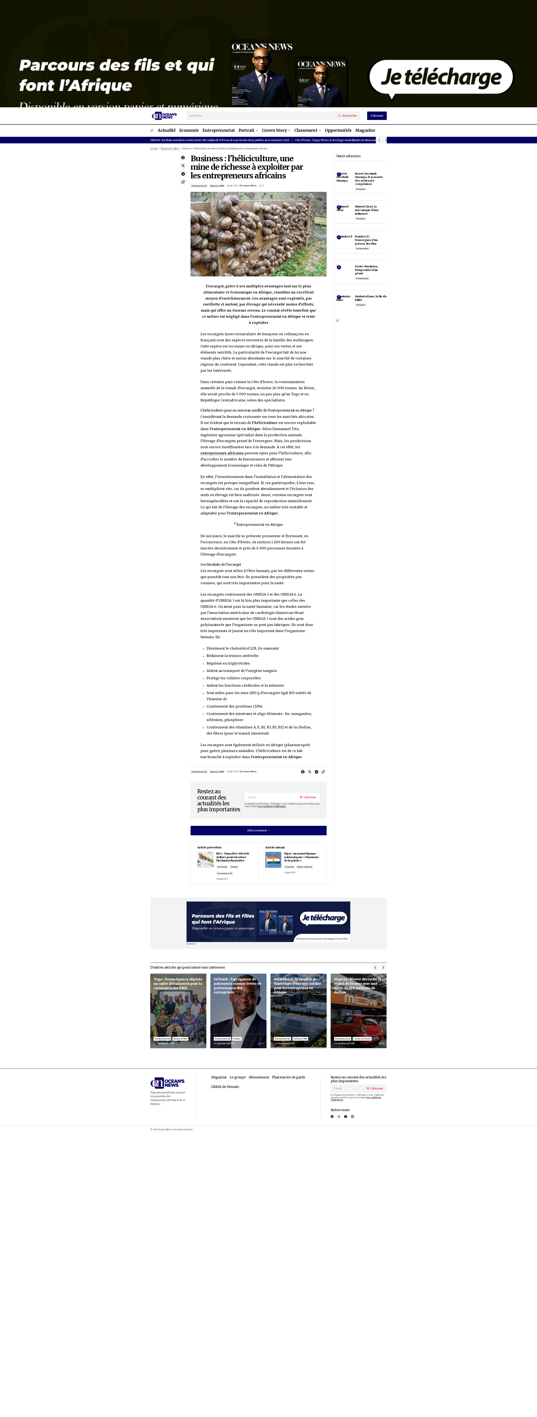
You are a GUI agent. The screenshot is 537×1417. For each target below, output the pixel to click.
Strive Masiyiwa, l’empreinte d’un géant (366, 270)
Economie (222, 867)
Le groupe (238, 1077)
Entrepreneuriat (199, 186)
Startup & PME (217, 186)
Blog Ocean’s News (170, 148)
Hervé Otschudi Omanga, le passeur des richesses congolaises (369, 179)
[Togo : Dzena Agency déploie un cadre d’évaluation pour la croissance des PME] (178, 1011)
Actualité (289, 867)
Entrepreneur (362, 248)
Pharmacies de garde (288, 1077)
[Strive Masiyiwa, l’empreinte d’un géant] (344, 273)
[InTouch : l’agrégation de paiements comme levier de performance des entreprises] (238, 1011)
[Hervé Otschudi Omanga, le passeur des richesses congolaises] (344, 180)
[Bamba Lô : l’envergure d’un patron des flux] (344, 243)
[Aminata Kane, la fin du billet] (344, 303)
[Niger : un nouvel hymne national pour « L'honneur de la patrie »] (292, 863)
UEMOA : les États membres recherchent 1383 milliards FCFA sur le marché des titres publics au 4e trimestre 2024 (219, 140)
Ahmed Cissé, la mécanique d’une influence (367, 210)
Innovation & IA (224, 873)
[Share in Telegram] (183, 174)
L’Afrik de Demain (225, 1087)
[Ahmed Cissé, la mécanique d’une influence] (344, 213)
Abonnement (259, 1077)
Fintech (234, 867)
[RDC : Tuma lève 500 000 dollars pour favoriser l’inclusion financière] (224, 863)
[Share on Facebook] (183, 158)
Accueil (153, 148)
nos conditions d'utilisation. (272, 806)
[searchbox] (262, 116)
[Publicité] (268, 53)
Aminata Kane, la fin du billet (370, 298)
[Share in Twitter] (183, 166)
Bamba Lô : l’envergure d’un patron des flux (366, 240)
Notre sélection (304, 867)
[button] (152, 131)
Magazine (219, 1077)
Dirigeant (360, 189)
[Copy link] (183, 182)
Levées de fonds (362, 1039)
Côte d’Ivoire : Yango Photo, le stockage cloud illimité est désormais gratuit (341, 140)
